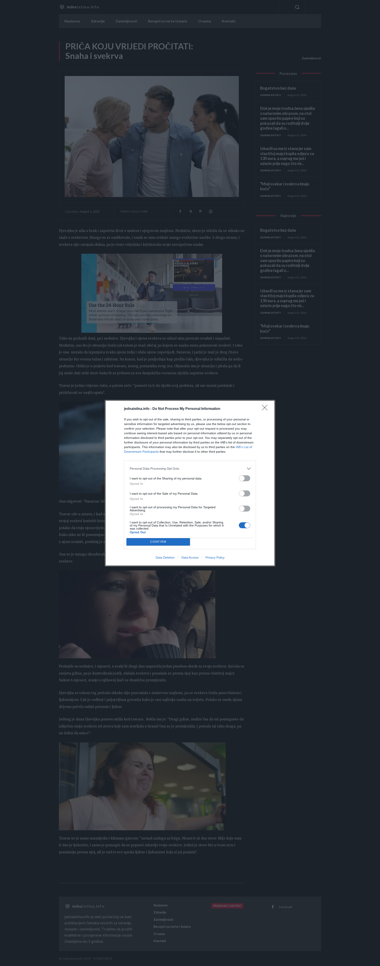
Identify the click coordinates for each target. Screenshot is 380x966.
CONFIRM (158, 541)
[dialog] (190, 483)
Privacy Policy (215, 557)
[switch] (244, 478)
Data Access (190, 557)
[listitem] (190, 468)
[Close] (266, 409)
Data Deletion (165, 557)
